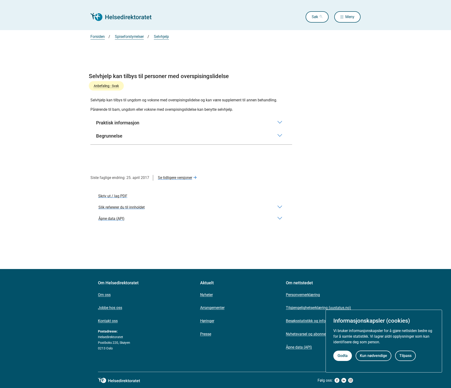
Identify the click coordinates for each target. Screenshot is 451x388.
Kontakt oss (108, 321)
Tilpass (405, 355)
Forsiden (97, 36)
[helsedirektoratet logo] (122, 380)
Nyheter (206, 295)
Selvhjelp (161, 36)
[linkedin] (343, 380)
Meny (349, 17)
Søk (315, 17)
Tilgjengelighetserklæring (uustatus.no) (318, 307)
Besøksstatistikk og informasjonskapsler (319, 321)
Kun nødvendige (373, 355)
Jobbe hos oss (110, 307)
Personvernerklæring (303, 295)
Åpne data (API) (299, 347)
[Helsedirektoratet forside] (124, 17)
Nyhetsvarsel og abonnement (310, 334)
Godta (343, 355)
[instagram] (350, 380)
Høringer (207, 321)
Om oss (104, 295)
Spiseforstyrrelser (129, 36)
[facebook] (336, 380)
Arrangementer (212, 307)
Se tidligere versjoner (175, 177)
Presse (205, 334)
